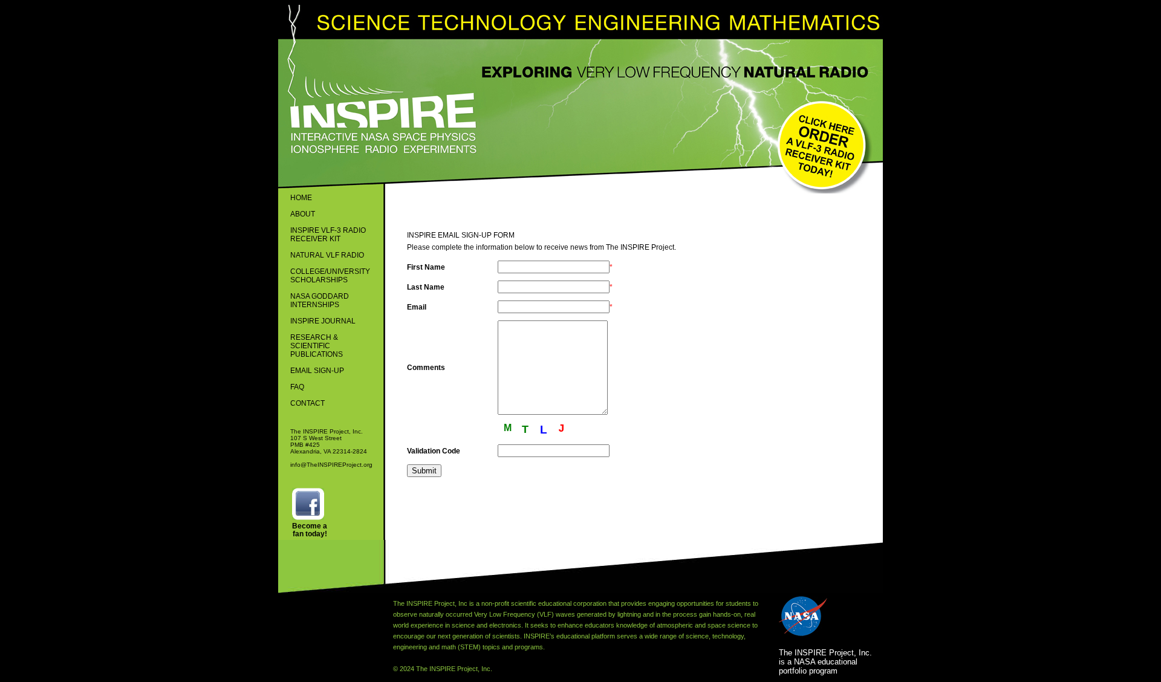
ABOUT (302, 214)
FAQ (297, 387)
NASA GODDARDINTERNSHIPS (319, 300)
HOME (301, 197)
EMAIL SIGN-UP (317, 370)
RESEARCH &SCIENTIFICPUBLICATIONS (316, 346)
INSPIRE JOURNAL (323, 321)
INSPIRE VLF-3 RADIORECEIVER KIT (328, 234)
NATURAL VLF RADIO (327, 255)
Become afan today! (309, 530)
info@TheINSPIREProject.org (331, 464)
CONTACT (307, 403)
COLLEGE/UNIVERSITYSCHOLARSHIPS (330, 275)
